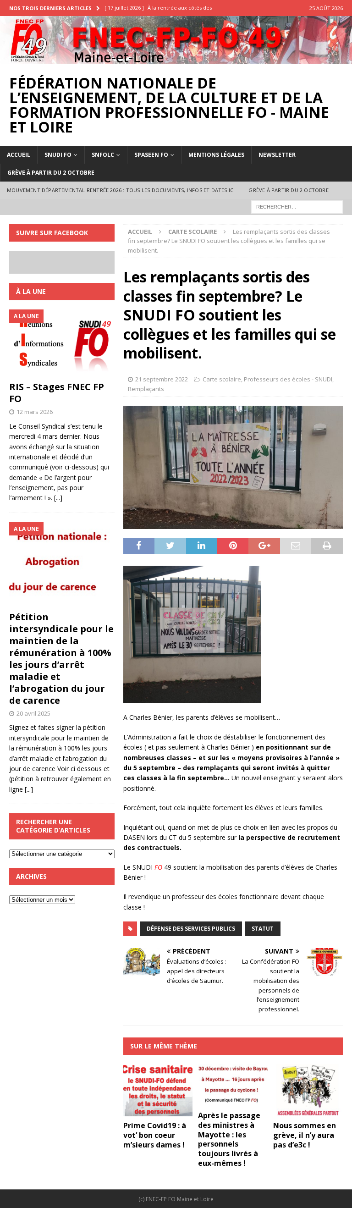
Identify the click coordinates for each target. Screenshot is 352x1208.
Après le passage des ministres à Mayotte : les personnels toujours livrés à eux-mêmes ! (229, 1139)
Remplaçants (146, 389)
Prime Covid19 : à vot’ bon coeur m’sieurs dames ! (154, 1135)
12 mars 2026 (34, 412)
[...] (58, 497)
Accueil (18, 155)
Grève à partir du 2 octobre (50, 173)
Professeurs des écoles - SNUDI (288, 379)
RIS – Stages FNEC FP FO (56, 393)
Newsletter (277, 155)
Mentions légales (216, 155)
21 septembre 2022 (161, 379)
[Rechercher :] (297, 206)
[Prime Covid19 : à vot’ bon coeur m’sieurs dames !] (158, 1090)
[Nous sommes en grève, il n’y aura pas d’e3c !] (308, 1090)
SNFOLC (103, 155)
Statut (263, 928)
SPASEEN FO (151, 155)
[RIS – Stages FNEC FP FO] (62, 342)
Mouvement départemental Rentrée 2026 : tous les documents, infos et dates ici (121, 190)
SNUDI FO (58, 155)
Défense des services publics (191, 928)
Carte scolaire (222, 379)
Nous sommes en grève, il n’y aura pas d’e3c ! (304, 1135)
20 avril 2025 (33, 713)
